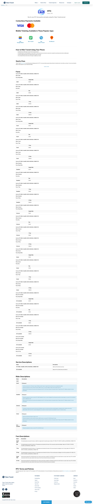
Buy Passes (46, 502)
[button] (37, 3)
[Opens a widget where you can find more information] (88, 502)
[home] (8, 2)
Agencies (3, 5)
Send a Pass (23, 63)
